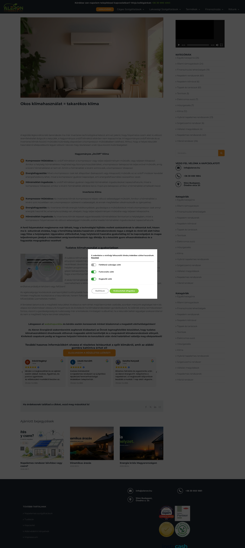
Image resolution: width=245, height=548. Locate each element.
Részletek (95, 258)
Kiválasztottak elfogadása (124, 291)
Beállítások (100, 291)
